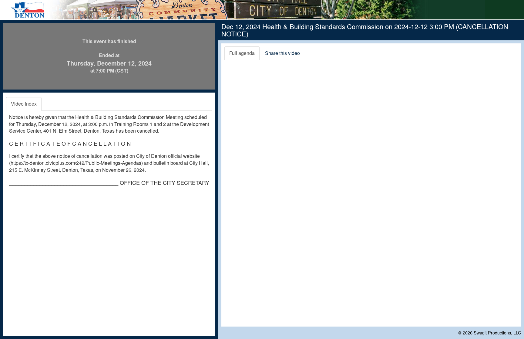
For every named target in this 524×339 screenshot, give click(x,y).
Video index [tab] (24, 103)
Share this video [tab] (282, 52)
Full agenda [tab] (242, 52)
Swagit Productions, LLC (497, 332)
